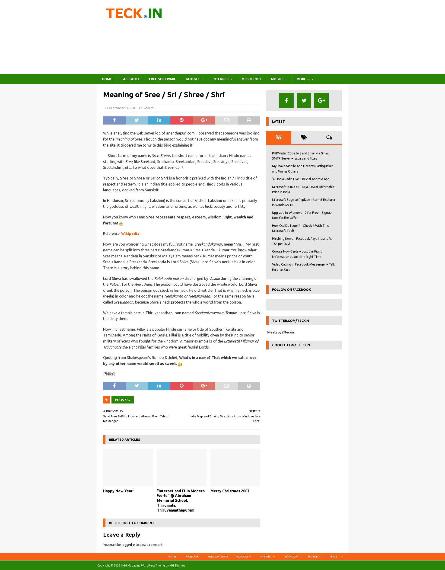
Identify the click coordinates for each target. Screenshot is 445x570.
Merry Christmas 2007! (230, 491)
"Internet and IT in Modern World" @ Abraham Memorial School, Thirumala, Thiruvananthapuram (181, 500)
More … (303, 79)
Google (193, 79)
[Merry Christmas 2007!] (235, 467)
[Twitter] (304, 100)
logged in (128, 545)
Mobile (277, 79)
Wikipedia (130, 233)
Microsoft (251, 79)
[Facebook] (286, 100)
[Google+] (321, 100)
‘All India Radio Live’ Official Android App (301, 179)
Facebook (130, 79)
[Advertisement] (263, 37)
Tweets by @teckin (280, 332)
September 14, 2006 (122, 107)
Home (107, 79)
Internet (221, 79)
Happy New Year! (118, 491)
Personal (122, 399)
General (149, 107)
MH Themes (177, 565)
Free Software (162, 79)
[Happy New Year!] (128, 467)
